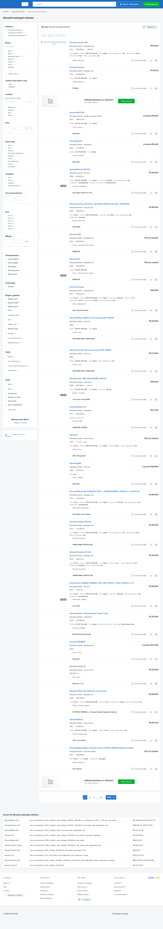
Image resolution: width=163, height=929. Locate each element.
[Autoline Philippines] (11, 4)
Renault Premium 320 (12, 850)
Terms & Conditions (47, 883)
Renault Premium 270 (12, 825)
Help (5, 887)
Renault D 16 (9, 855)
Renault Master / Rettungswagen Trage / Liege (89, 613)
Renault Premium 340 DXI (80, 522)
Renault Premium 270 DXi (80, 552)
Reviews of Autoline (47, 894)
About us (6, 883)
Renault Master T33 (78, 407)
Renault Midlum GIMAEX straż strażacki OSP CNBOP (92, 318)
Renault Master (76, 141)
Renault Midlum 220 (12, 820)
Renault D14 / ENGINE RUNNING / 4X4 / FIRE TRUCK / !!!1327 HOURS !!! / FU (102, 583)
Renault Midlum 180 (12, 840)
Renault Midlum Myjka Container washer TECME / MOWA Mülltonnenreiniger (101, 748)
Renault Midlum (76, 719)
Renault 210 (75, 259)
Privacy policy (45, 887)
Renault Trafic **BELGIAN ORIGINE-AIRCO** (88, 378)
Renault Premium (77, 67)
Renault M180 (75, 463)
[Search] (34, 4)
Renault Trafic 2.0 (11, 865)
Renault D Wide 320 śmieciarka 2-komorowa (88, 691)
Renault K (74, 435)
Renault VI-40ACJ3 (77, 666)
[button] (151, 60)
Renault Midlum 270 (12, 830)
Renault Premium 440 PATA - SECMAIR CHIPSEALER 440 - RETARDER (100, 204)
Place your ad (126, 101)
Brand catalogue (46, 898)
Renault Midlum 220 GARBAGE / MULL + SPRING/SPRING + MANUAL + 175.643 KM (104, 491)
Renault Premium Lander (13, 845)
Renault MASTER (77, 113)
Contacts (6, 891)
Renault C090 (75, 234)
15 (101, 797)
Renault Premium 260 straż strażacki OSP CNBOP (90, 350)
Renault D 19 (9, 835)
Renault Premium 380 (79, 42)
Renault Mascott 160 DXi (80, 169)
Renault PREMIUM (77, 642)
